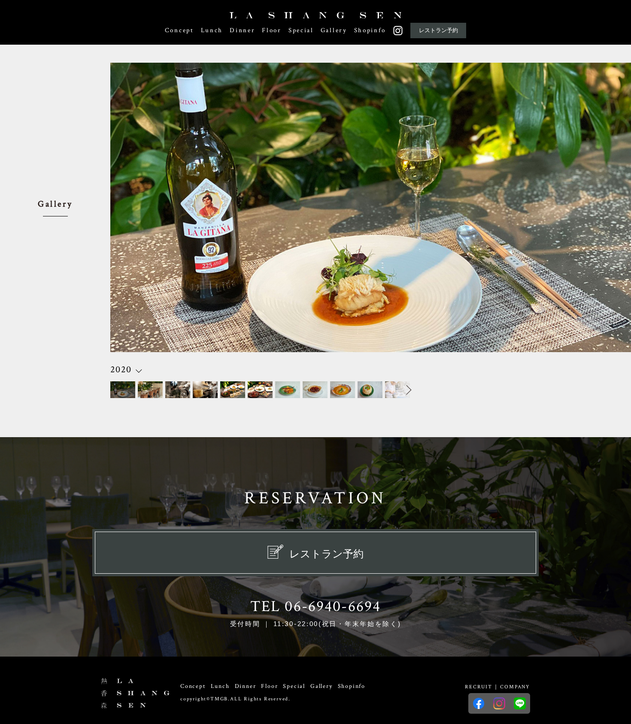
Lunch (212, 30)
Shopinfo (370, 30)
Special (301, 30)
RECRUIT (478, 687)
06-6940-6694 (333, 606)
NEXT (399, 389)
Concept (179, 30)
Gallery (334, 30)
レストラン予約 (438, 30)
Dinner (242, 30)
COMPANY (515, 687)
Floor (272, 30)
